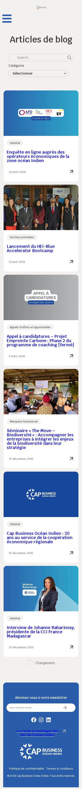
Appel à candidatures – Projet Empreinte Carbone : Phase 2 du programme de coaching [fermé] (40, 341)
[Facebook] (33, 719)
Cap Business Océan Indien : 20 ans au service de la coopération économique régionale (40, 538)
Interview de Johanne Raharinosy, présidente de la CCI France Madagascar (41, 632)
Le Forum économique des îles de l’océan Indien (37, 733)
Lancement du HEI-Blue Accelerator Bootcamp (31, 248)
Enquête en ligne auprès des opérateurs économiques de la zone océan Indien (38, 156)
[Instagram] (41, 719)
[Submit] (65, 707)
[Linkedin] (48, 719)
